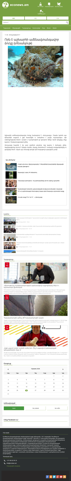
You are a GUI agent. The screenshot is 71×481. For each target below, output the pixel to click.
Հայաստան (6, 28)
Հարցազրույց (26, 28)
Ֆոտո (49, 28)
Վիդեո (55, 28)
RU (36, 18)
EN (58, 18)
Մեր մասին (6, 432)
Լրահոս (6, 214)
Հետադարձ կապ (7, 456)
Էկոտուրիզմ (36, 28)
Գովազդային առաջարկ (13, 466)
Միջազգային (16, 28)
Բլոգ (43, 28)
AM (13, 18)
